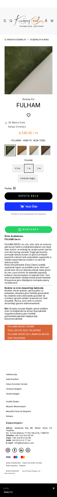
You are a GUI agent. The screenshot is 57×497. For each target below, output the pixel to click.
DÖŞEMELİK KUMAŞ (39, 39)
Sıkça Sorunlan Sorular (17, 384)
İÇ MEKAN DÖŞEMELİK (15, 39)
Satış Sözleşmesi (13, 463)
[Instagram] (8, 450)
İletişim (9, 416)
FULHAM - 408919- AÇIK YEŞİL (28, 140)
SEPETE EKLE (28, 195)
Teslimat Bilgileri (14, 389)
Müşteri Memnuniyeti (16, 406)
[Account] (46, 21)
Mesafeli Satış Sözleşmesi (18, 411)
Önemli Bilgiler (13, 394)
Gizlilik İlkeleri (12, 401)
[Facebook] (14, 450)
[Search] (11, 21)
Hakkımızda (11, 374)
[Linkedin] (21, 450)
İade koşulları (12, 379)
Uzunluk (28, 160)
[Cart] (52, 21)
